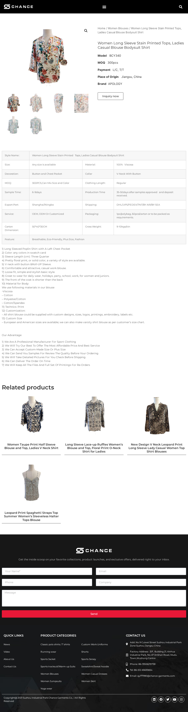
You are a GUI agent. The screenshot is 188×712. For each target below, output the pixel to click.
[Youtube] (175, 699)
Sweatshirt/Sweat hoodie (95, 666)
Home (101, 28)
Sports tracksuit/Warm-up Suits (58, 666)
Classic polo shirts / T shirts (55, 644)
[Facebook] (161, 699)
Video (7, 651)
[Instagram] (181, 699)
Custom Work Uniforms (94, 644)
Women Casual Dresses (94, 673)
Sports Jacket (48, 659)
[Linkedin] (154, 699)
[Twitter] (168, 699)
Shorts (84, 651)
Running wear (48, 651)
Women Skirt (88, 681)
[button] (104, 7)
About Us (9, 659)
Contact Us (10, 666)
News (7, 644)
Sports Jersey (88, 659)
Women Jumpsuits (51, 681)
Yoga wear (46, 688)
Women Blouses (118, 28)
